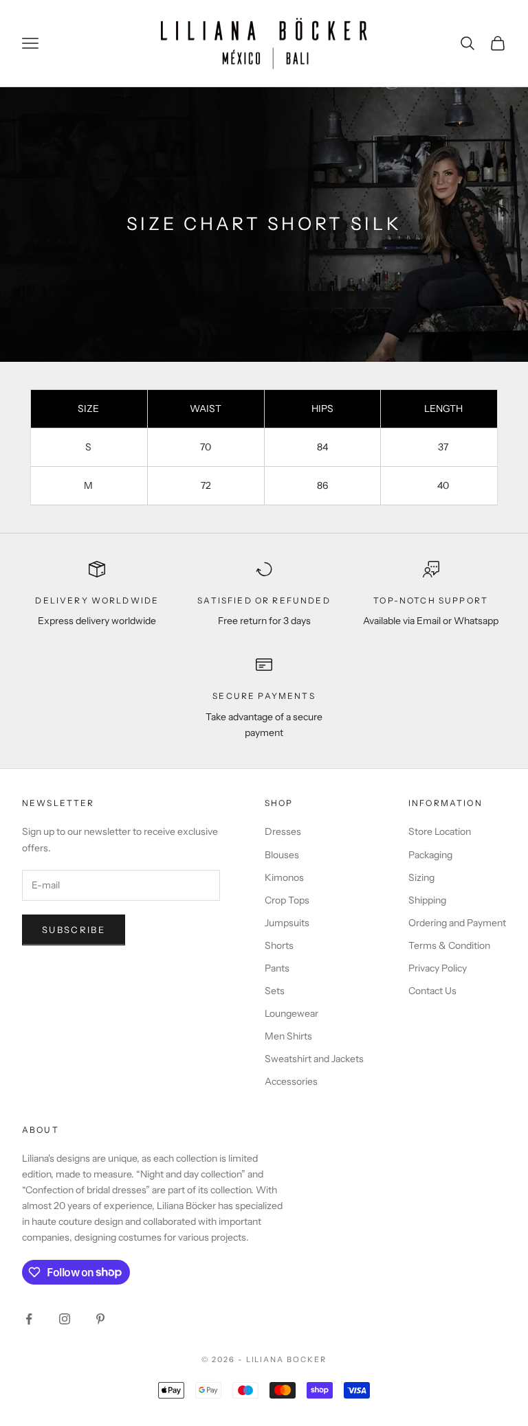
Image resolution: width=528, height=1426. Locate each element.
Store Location (439, 831)
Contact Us (432, 991)
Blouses (282, 855)
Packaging (430, 855)
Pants (277, 968)
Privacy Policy (437, 968)
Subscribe (73, 929)
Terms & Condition (449, 945)
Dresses (283, 831)
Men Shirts (288, 1036)
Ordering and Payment (457, 923)
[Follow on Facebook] (29, 1319)
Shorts (279, 945)
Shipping (427, 900)
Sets (275, 991)
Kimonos (284, 877)
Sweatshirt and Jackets (314, 1059)
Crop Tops (287, 900)
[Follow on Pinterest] (100, 1319)
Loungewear (291, 1013)
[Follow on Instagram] (65, 1319)
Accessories (291, 1081)
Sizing (421, 877)
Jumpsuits (287, 923)
